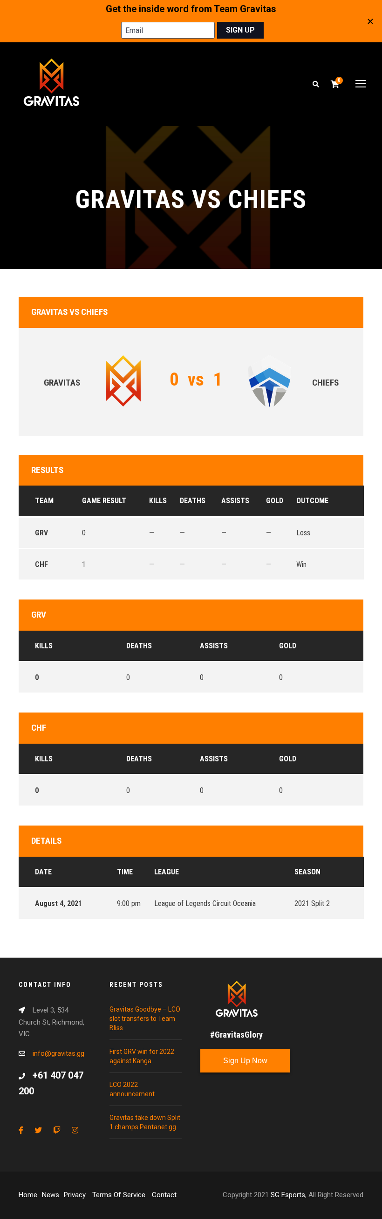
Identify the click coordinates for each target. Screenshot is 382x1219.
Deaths (139, 645)
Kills (44, 645)
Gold (287, 645)
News (50, 1195)
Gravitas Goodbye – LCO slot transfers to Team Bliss (144, 1019)
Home (28, 1195)
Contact (164, 1195)
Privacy (76, 1195)
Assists (214, 645)
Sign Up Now (245, 1061)
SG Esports (288, 1195)
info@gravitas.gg (58, 1053)
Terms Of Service (119, 1195)
